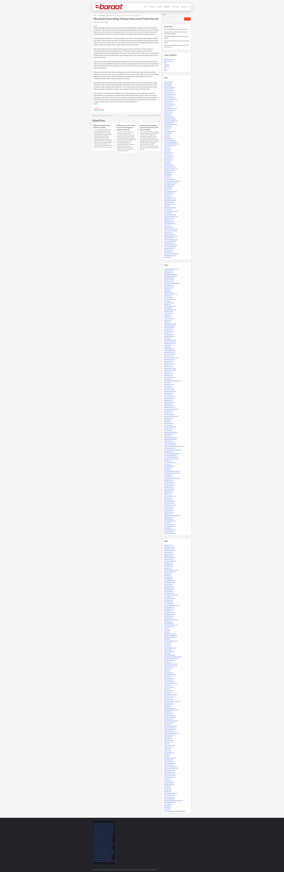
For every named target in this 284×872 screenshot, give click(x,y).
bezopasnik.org (168, 188)
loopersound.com (168, 591)
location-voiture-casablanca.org (172, 450)
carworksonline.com (169, 110)
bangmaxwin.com (168, 193)
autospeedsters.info (169, 405)
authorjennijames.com (170, 648)
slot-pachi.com (168, 333)
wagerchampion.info (169, 407)
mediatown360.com (169, 234)
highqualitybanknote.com (171, 720)
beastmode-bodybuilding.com (172, 283)
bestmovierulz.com (169, 587)
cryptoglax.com (168, 596)
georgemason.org (168, 271)
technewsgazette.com (170, 167)
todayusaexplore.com (169, 550)
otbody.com (167, 147)
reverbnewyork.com (169, 582)
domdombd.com (168, 492)
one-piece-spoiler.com (169, 396)
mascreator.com (168, 736)
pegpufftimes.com (168, 90)
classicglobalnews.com (170, 802)
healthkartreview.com (170, 717)
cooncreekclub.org (169, 89)
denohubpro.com (168, 393)
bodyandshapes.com (169, 798)
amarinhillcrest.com (169, 131)
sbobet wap (107, 848)
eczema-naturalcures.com (171, 641)
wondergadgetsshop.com (170, 625)
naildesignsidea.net (169, 660)
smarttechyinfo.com (169, 326)
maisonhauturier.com (169, 735)
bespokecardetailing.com (170, 635)
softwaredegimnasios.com (171, 768)
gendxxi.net (167, 421)
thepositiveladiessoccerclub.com (172, 657)
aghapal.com (167, 644)
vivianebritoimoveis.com (170, 124)
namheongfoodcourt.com (171, 216)
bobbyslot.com (168, 317)
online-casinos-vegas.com (171, 239)
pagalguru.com (168, 747)
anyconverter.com (169, 156)
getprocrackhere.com (169, 496)
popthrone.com (168, 295)
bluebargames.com (169, 96)
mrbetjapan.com (168, 172)
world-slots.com (168, 297)
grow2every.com (168, 713)
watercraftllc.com (168, 667)
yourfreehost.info (168, 603)
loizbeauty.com (168, 154)
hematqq (96, 854)
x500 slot (111, 827)
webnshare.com (168, 356)
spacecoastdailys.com (169, 772)
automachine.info (168, 404)
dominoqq (107, 854)
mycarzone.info (168, 425)
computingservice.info (170, 370)
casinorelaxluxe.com (169, 489)
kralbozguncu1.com (169, 731)
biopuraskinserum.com (170, 199)
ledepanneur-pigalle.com (170, 207)
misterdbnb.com (168, 467)
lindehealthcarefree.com (170, 276)
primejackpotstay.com (170, 521)
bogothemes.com (168, 600)
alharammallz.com (169, 673)
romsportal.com (168, 528)
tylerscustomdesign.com (170, 108)
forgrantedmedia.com (169, 105)
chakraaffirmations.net (170, 310)
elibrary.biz (167, 639)
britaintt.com (167, 806)
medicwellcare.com (169, 434)
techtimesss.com (168, 112)
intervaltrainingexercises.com (172, 471)
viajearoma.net (168, 649)
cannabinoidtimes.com (170, 340)
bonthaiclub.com (168, 610)
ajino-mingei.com (168, 602)
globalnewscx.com (169, 384)
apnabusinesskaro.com (170, 255)
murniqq (110, 852)
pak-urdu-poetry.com (169, 377)
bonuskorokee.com (169, 485)
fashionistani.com (168, 703)
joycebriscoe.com (168, 566)
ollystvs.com (167, 382)
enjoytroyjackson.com (170, 696)
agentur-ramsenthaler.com (171, 416)
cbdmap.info (167, 290)
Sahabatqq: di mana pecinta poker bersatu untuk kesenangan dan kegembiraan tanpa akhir (126, 128)
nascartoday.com (168, 742)
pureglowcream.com (169, 179)
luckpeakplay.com (168, 510)
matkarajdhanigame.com (170, 294)
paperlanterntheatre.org (170, 664)
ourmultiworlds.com (169, 87)
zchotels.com (167, 754)
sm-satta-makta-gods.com (171, 767)
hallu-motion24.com (169, 222)
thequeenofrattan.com (170, 391)
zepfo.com (166, 756)
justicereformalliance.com (171, 594)
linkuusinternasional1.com (171, 619)
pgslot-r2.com (167, 751)
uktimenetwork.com (169, 547)
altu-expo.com (167, 646)
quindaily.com (167, 786)
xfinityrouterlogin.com (170, 241)
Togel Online (184, 6)
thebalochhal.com (168, 555)
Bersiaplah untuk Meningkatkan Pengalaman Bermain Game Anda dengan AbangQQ (149, 128)
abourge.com (167, 669)
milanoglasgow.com (169, 218)
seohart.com (167, 779)
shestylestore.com (169, 531)
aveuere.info (167, 338)
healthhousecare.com (169, 715)
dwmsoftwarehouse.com (170, 694)
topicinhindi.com (168, 272)
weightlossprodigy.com (170, 324)
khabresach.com (168, 250)
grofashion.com (168, 514)
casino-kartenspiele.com (170, 142)
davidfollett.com (168, 579)
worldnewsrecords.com (170, 439)
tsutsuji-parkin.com (169, 651)
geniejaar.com (167, 315)
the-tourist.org (168, 133)
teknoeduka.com (168, 759)
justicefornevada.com (169, 363)
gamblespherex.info (169, 414)
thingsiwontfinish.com (170, 533)
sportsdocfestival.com (170, 529)
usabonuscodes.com (169, 765)
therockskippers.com (169, 223)
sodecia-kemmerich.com (170, 462)
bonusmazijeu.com (169, 482)
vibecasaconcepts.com (170, 427)
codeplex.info (167, 630)
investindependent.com (170, 729)
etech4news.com (168, 699)
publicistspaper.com (169, 784)
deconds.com (167, 807)
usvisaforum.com (168, 586)
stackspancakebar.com (170, 214)
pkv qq (95, 824)
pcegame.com (167, 749)
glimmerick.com (168, 577)
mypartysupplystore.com (171, 570)
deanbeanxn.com (168, 292)
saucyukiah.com (168, 81)
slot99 (109, 859)
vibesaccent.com (168, 559)
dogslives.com (167, 386)
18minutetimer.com (169, 349)
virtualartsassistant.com (170, 455)
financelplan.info (168, 285)
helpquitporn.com (168, 719)
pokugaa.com (167, 522)
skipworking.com (168, 152)
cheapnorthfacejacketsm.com (172, 605)
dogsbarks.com (168, 692)
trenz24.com (167, 151)
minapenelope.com (169, 593)
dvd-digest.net (168, 209)
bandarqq (166, 66)
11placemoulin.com (169, 318)
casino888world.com (169, 466)
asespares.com (168, 676)
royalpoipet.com (168, 474)
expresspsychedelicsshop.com (172, 701)
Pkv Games (152, 6)
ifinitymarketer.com (169, 501)
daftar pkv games (168, 61)
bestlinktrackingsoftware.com (172, 478)
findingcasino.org (168, 400)
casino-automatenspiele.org (171, 144)
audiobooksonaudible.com (171, 793)
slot (110, 829)
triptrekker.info (168, 420)
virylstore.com (168, 113)
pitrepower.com (168, 232)
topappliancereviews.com (171, 245)
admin (106, 22)
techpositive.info (168, 373)
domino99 (166, 64)
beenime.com (167, 460)
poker (165, 70)
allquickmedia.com (169, 165)
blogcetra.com (167, 379)
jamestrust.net (168, 149)
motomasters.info (168, 423)
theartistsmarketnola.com (171, 211)
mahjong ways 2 (103, 834)
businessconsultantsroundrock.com (173, 800)
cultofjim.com (167, 575)
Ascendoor (142, 869)
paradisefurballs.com (169, 336)
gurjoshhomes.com (169, 607)
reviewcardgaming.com (170, 444)
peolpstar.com (167, 106)
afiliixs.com (167, 671)
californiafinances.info (170, 200)
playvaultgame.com (169, 524)
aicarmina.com (168, 568)
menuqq (105, 852)
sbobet (101, 829)
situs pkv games (103, 827)
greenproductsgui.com (170, 341)
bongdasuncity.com (169, 331)
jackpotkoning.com (169, 503)
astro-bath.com (168, 642)
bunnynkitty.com (168, 186)
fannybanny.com (168, 499)
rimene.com (167, 206)
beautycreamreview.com (170, 683)
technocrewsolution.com (170, 120)
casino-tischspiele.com (170, 145)
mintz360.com (168, 320)
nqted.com (167, 743)
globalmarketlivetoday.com (171, 710)
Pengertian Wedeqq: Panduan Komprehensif (176, 29)
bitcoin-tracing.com (169, 797)
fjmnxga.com (167, 190)
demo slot (100, 848)
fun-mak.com (167, 464)
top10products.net (169, 279)
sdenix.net (166, 129)
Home (145, 6)
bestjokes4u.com (168, 311)
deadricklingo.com (169, 411)
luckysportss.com (168, 508)
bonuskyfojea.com (169, 483)
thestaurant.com (168, 476)
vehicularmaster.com (169, 557)
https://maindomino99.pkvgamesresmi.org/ (105, 861)
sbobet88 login (109, 850)
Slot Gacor (159, 6)
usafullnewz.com (168, 545)
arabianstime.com (168, 678)
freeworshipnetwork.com (171, 665)
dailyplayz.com (168, 494)
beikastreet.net (168, 83)
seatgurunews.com (169, 626)
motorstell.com (168, 115)
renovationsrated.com (170, 775)
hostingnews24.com (169, 722)
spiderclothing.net (169, 623)
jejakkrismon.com (168, 159)
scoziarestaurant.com (169, 777)
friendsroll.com (168, 621)
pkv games (101, 110)
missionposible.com (169, 238)
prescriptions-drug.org (170, 119)
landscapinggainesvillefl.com (171, 733)
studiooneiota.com (169, 398)
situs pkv (104, 825)
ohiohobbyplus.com (169, 598)
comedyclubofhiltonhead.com (172, 453)
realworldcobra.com (169, 402)
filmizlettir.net (167, 85)
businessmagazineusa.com (171, 432)
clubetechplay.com (169, 490)
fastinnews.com (168, 498)
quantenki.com (168, 430)
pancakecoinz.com (169, 302)
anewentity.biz (168, 174)
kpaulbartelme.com (169, 451)
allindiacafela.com (168, 227)
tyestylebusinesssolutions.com (172, 473)
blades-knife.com (168, 395)
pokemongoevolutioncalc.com (172, 515)
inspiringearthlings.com (170, 728)
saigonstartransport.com (170, 191)
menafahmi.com (168, 738)
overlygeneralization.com (171, 357)
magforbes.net (168, 126)
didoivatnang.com (169, 690)
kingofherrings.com (169, 170)
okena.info (167, 632)
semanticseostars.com (170, 350)
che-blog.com (167, 301)
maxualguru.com (168, 329)
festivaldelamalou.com (170, 97)
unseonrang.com (168, 375)
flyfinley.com (167, 304)
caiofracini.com (168, 372)
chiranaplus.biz (168, 213)
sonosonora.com (168, 618)
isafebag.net (167, 136)
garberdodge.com (168, 101)
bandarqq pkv (108, 824)
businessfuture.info (169, 287)
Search (164, 14)
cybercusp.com (168, 804)
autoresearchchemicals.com (171, 253)
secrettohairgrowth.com (170, 183)
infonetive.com (168, 195)
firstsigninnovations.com (170, 99)
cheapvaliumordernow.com (171, 459)
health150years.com (169, 117)
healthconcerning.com (170, 343)
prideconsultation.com (170, 306)
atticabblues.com (168, 680)
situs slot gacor (101, 831)
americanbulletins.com (170, 674)
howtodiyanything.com (170, 726)
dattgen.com (167, 688)
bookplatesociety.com (170, 614)
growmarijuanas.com (169, 354)
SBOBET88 (167, 6)
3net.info (166, 628)
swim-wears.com (168, 103)
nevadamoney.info (169, 204)
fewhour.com (167, 347)
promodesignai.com (169, 782)
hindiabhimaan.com (169, 248)
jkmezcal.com (167, 469)
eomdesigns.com (168, 418)
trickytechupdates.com (170, 246)
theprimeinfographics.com (171, 457)
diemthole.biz (167, 161)
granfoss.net (167, 225)
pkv (165, 63)
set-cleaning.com (168, 781)
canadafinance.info (169, 202)
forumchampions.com (170, 94)
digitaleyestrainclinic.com (171, 236)
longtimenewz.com (169, 506)
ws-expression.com (169, 752)
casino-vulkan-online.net (170, 230)
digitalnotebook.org (169, 327)
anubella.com (167, 791)
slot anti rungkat (109, 831)
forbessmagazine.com (169, 708)
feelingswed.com (168, 704)
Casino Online (175, 6)
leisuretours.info (168, 365)
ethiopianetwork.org (169, 359)
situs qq (111, 834)
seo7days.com (168, 177)
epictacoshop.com (169, 197)
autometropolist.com (169, 681)
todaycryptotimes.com (170, 763)
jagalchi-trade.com (169, 589)
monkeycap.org (168, 128)
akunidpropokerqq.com (170, 634)
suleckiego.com (168, 257)
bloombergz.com (168, 138)
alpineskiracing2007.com (170, 229)
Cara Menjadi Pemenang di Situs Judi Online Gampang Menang (116, 869)
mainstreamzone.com (169, 352)
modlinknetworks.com (170, 505)
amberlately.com (168, 564)
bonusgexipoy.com (169, 487)
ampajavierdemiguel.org (170, 561)
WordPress (154, 869)
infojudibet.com (168, 288)
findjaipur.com (168, 573)
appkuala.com (167, 175)
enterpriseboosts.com (169, 140)
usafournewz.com (169, 554)
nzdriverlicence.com (169, 745)
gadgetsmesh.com (168, 361)
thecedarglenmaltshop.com (171, 269)
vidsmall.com (167, 435)
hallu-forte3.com (168, 220)
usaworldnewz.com (169, 548)
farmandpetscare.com (170, 368)
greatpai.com (167, 662)
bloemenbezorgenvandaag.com (172, 181)
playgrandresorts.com (170, 526)
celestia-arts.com (168, 92)
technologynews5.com (170, 758)
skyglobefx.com (168, 412)
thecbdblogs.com (168, 252)
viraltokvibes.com (169, 122)
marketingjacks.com (169, 243)
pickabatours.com (168, 281)
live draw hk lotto (169, 59)
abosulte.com (167, 788)
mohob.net (167, 322)
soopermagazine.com (169, 770)
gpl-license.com (168, 712)
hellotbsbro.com (168, 366)
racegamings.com (168, 519)
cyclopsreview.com (169, 687)
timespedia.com (168, 158)
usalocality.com (168, 552)
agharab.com (167, 653)
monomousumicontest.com (171, 409)
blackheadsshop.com (169, 448)
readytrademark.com (169, 774)
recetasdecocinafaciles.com (171, 658)
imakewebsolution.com (170, 299)
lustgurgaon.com (168, 313)
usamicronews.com (169, 512)
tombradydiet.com (169, 609)
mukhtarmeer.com (169, 740)
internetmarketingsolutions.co (172, 381)
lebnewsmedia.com (169, 616)
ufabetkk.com (167, 163)
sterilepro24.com (168, 441)
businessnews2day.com (170, 437)
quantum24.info (168, 428)
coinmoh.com (167, 685)
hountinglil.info (168, 308)
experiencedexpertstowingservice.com (174, 446)
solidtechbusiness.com (170, 443)
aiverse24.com (168, 790)
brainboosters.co (168, 563)
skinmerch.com (168, 584)
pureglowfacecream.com (170, 168)
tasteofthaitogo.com (169, 184)
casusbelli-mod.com (169, 612)
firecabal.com (167, 706)
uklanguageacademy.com (170, 274)
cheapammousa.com (169, 655)
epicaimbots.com (168, 697)
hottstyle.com (167, 724)
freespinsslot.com (168, 334)
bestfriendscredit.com (170, 637)
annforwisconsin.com (170, 571)
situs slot (96, 829)
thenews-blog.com (169, 761)
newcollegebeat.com (169, 580)
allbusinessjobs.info (169, 278)
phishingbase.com (168, 517)
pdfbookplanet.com (169, 388)
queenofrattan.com (169, 389)
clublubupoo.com (168, 480)
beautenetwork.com (169, 795)
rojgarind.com (167, 345)
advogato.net (167, 135)
